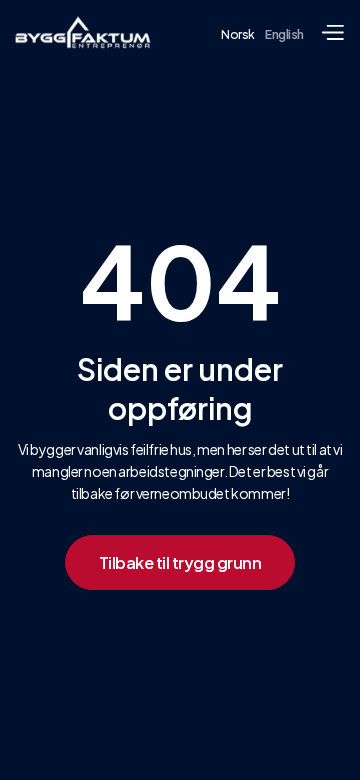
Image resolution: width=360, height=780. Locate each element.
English (284, 34)
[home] (83, 32)
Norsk (238, 34)
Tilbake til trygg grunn (180, 562)
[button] (332, 33)
